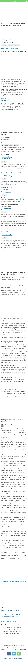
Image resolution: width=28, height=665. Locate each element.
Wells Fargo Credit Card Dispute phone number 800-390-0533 (13, 611)
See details (18, 151)
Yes (16, 645)
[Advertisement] (14, 67)
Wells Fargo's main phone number (9, 48)
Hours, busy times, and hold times (9, 619)
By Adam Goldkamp (10, 424)
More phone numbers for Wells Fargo (10, 614)
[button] (26, 1)
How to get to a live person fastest (9, 616)
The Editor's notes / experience (8, 621)
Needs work (21, 645)
